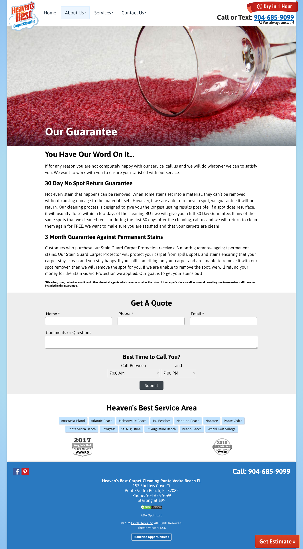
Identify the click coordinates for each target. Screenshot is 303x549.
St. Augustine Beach (161, 429)
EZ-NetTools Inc (142, 523)
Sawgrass (108, 429)
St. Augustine (131, 429)
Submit (151, 385)
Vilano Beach (192, 429)
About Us (74, 12)
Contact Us (133, 12)
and (178, 365)
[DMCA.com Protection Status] (151, 508)
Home (50, 12)
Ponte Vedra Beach (81, 429)
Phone (125, 313)
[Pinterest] (25, 473)
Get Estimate (275, 541)
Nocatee (211, 421)
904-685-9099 (274, 17)
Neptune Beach (187, 421)
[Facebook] (17, 473)
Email (197, 313)
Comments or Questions (68, 332)
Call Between (133, 365)
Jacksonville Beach (132, 421)
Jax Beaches (161, 421)
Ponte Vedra (233, 421)
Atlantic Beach (101, 421)
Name (53, 313)
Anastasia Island (73, 421)
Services (102, 12)
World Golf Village (222, 429)
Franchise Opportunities (150, 537)
